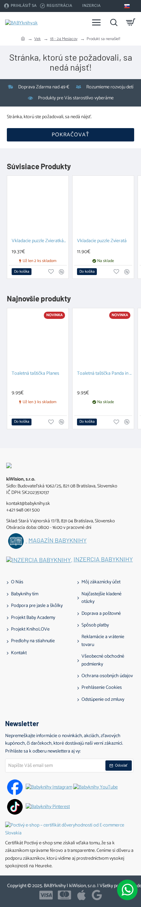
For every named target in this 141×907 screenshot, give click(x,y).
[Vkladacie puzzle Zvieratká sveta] (38, 206)
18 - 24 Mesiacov (63, 39)
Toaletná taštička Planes (35, 374)
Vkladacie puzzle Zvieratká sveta (39, 241)
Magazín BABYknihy (57, 540)
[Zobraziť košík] (130, 22)
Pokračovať (70, 134)
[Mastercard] (64, 895)
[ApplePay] (81, 895)
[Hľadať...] (113, 22)
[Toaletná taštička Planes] (38, 339)
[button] (21, 271)
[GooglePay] (97, 895)
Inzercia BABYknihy (103, 559)
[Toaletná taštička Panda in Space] (103, 339)
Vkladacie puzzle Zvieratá (102, 241)
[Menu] (96, 22)
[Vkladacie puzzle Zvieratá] (103, 206)
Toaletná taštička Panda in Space (104, 374)
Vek (37, 39)
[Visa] (46, 895)
